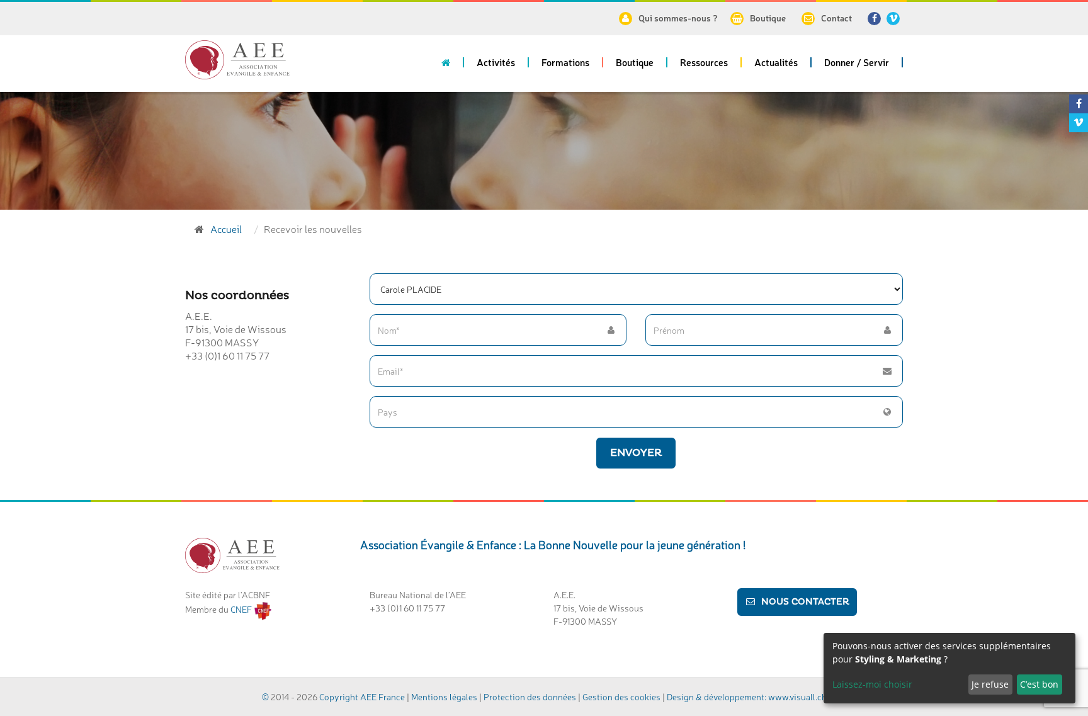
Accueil (226, 229)
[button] (496, 67)
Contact (836, 17)
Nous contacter (805, 601)
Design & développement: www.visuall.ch (747, 696)
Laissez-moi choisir (872, 684)
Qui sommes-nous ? (678, 17)
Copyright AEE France (362, 696)
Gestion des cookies (622, 696)
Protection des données (530, 696)
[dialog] (949, 668)
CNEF (242, 609)
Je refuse (990, 684)
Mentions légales (444, 696)
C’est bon (1039, 684)
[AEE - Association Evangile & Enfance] (237, 59)
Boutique (768, 17)
